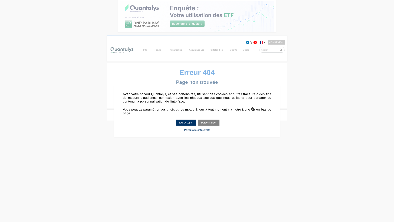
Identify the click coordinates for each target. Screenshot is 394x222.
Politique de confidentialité (197, 130)
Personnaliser (208, 122)
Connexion (276, 42)
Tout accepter (186, 122)
